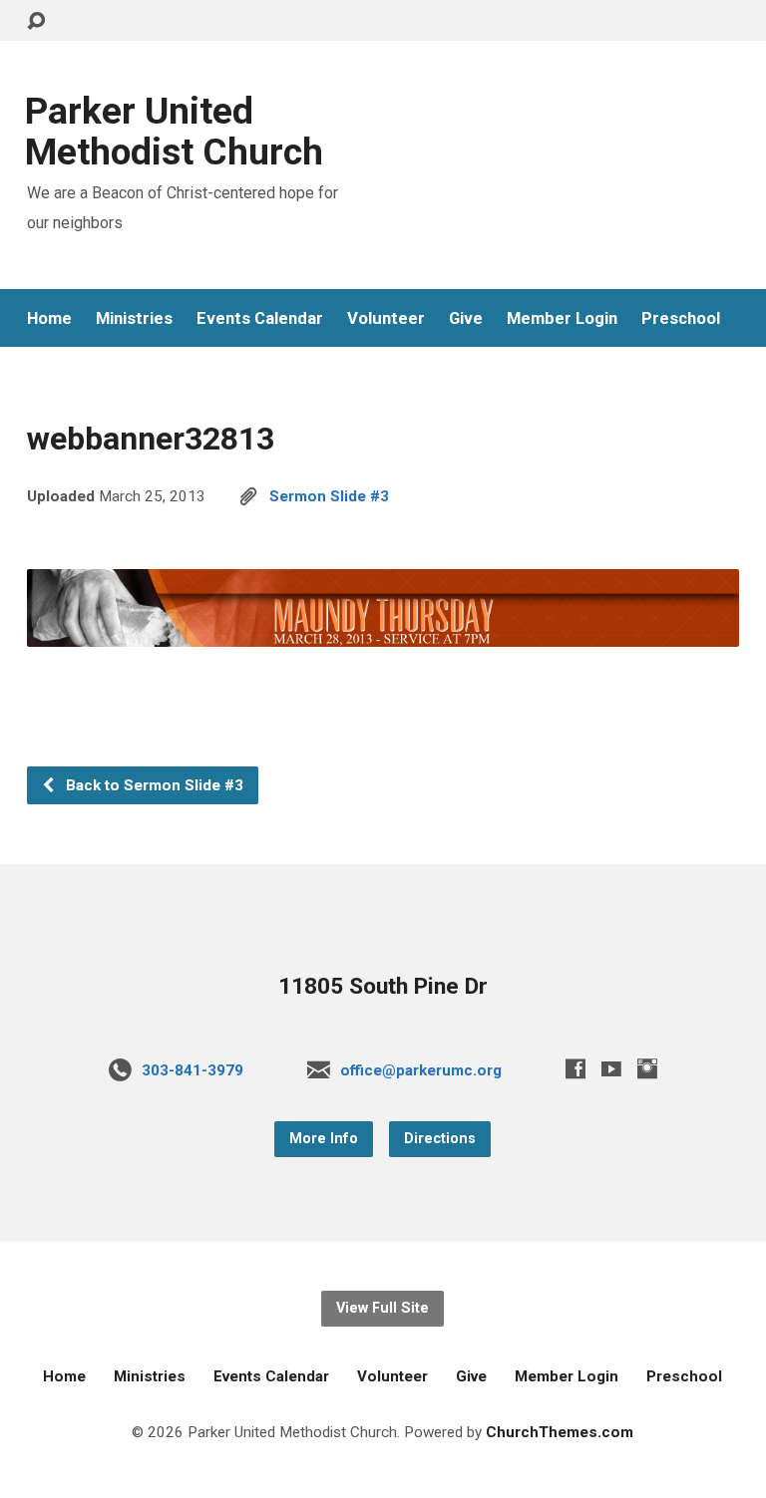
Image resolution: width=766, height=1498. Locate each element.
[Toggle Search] (36, 21)
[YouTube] (611, 1068)
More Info (323, 1138)
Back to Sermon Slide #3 (152, 785)
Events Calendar (259, 318)
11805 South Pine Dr (383, 986)
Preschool (680, 318)
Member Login (562, 318)
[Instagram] (647, 1068)
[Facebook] (575, 1068)
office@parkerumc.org (421, 1070)
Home (49, 318)
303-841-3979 (192, 1070)
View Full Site (382, 1308)
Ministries (134, 318)
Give (466, 318)
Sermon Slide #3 (329, 496)
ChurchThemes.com (559, 1432)
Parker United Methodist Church (174, 131)
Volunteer (386, 318)
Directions (440, 1138)
